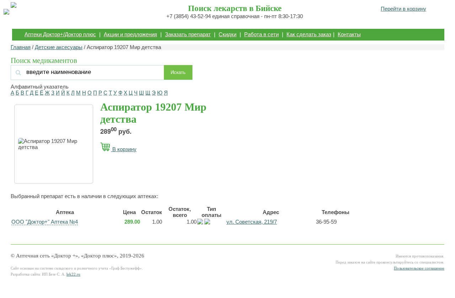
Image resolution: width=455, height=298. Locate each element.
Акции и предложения (130, 34)
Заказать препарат (188, 34)
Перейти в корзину (403, 9)
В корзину (123, 149)
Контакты (349, 34)
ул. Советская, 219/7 (251, 222)
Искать (178, 72)
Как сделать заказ (309, 34)
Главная (21, 47)
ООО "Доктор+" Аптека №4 (44, 222)
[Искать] (88, 72)
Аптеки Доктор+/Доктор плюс (60, 34)
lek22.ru (73, 274)
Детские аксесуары (58, 47)
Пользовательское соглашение (419, 268)
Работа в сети (261, 34)
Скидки (227, 34)
